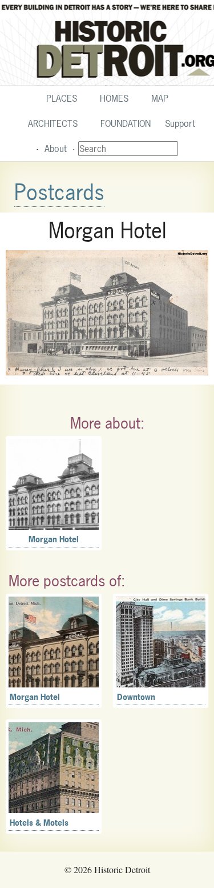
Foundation (125, 123)
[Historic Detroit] (107, 43)
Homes (114, 98)
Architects (53, 123)
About (56, 148)
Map (159, 98)
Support (180, 123)
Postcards (59, 192)
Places (61, 98)
